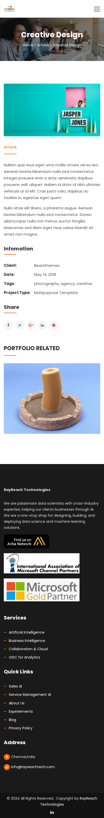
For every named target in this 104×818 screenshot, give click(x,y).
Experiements (21, 711)
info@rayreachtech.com (33, 766)
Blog (12, 719)
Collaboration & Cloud (28, 648)
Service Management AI (30, 694)
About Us (16, 703)
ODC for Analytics (24, 657)
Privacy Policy (21, 728)
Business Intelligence (27, 640)
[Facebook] (8, 325)
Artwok (43, 45)
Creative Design (52, 387)
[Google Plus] (31, 325)
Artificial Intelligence (26, 632)
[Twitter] (19, 325)
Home (28, 45)
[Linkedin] (42, 325)
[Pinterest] (53, 325)
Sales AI (15, 686)
